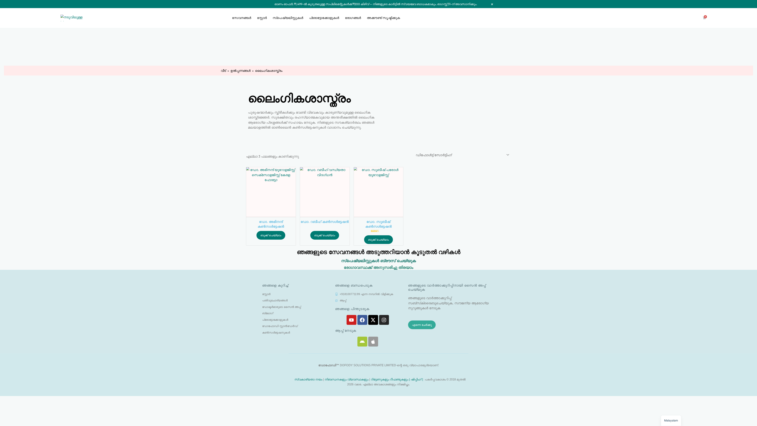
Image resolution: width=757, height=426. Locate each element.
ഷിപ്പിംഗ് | (417, 379)
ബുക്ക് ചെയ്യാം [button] (270, 235)
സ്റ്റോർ (262, 18)
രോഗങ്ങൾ (353, 18)
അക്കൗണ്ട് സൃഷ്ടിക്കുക (383, 18)
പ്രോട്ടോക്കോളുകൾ (324, 18)
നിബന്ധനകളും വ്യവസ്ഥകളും (346, 379)
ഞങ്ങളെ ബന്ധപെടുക (353, 285)
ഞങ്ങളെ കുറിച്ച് (275, 285)
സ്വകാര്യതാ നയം (308, 379)
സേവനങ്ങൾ (241, 18)
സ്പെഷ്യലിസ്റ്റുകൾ (288, 18)
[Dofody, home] (71, 18)
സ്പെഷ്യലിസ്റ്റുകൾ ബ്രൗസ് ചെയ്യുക (378, 261)
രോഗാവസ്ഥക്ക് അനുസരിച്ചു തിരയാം (378, 267)
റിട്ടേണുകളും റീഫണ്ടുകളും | (391, 379)
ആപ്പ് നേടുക (345, 331)
